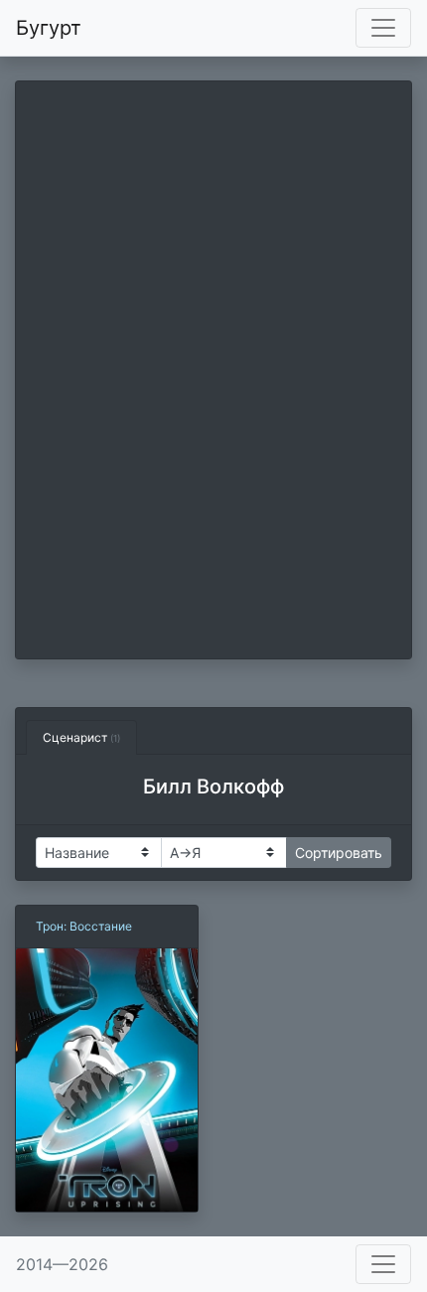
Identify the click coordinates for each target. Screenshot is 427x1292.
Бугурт (48, 28)
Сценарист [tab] (81, 737)
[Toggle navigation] (383, 28)
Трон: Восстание (84, 926)
